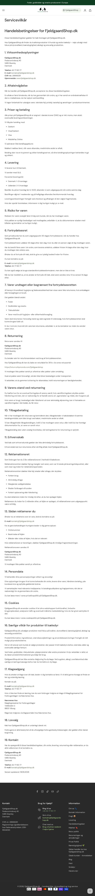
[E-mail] (52, 791)
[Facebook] (37, 791)
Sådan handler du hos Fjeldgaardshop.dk (78, 850)
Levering (72, 820)
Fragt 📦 (72, 816)
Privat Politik (74, 842)
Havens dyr (73, 871)
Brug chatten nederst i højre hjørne (52, 828)
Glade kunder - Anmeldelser (80, 855)
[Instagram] (42, 791)
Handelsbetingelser (77, 824)
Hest (71, 863)
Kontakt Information (77, 812)
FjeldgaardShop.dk (32, 886)
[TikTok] (47, 791)
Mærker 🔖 (73, 828)
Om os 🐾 (73, 808)
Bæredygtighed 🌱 (76, 845)
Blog (70, 859)
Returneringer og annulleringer (76, 836)
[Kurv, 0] (90, 10)
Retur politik (74, 831)
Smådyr (72, 867)
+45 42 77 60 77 (49, 811)
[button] (3, 10)
